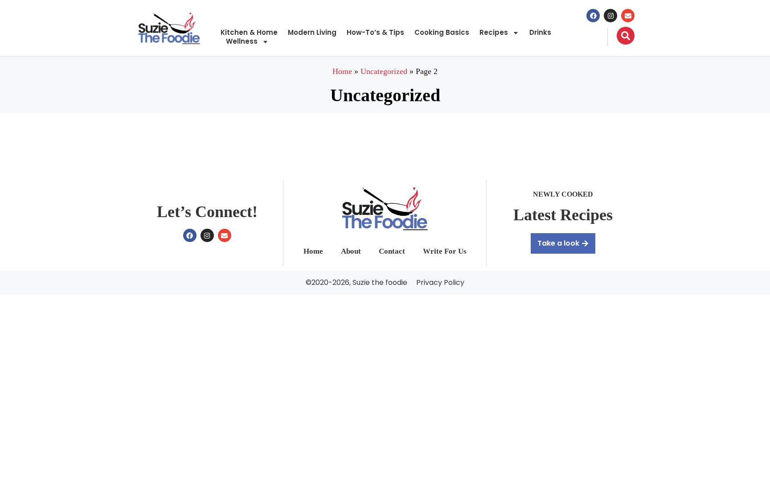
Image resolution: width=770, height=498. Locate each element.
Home (342, 71)
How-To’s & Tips (375, 32)
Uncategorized (383, 71)
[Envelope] (628, 15)
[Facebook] (593, 15)
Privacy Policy (440, 282)
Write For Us (445, 251)
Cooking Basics (441, 32)
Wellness (242, 41)
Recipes (493, 32)
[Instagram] (610, 15)
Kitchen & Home (249, 32)
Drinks (540, 32)
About (351, 251)
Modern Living (312, 32)
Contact (392, 251)
